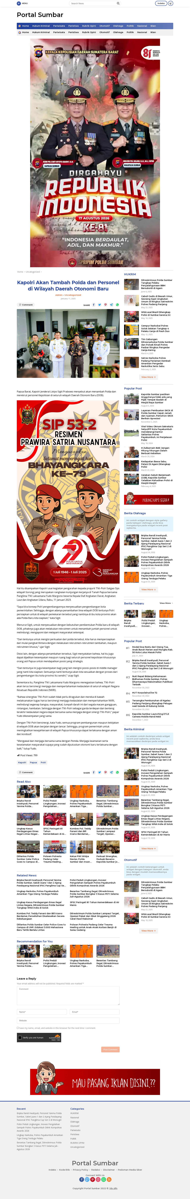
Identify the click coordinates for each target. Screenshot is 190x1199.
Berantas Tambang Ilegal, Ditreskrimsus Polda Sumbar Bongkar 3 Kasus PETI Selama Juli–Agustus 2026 (107, 803)
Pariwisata (59, 26)
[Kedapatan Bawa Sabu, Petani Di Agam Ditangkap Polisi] (131, 465)
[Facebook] (81, 1179)
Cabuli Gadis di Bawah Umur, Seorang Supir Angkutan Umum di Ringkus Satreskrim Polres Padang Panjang (157, 300)
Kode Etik (64, 1169)
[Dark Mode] (170, 3)
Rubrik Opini (89, 26)
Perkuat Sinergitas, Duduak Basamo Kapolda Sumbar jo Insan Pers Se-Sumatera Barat (106, 859)
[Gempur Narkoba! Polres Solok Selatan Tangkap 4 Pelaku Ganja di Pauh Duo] (131, 330)
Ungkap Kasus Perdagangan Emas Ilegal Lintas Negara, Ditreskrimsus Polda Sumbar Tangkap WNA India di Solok (28, 831)
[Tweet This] (99, 305)
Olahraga (118, 26)
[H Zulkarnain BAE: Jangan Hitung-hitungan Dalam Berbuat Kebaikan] (131, 452)
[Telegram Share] (111, 305)
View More (147, 377)
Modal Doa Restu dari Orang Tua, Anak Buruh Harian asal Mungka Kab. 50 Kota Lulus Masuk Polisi (152, 650)
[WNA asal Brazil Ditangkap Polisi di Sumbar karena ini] (131, 316)
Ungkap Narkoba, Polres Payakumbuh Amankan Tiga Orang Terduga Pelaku (81, 803)
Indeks (161, 3)
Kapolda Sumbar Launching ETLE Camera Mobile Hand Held (150, 715)
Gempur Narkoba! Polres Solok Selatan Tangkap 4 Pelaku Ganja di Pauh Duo (155, 329)
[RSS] (109, 1179)
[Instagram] (98, 1179)
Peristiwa (73, 26)
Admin (58, 295)
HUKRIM (74, 1113)
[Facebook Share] (93, 305)
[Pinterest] (92, 1179)
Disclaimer (109, 1169)
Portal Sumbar (40, 15)
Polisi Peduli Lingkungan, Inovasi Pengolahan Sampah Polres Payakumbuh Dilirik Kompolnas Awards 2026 (54, 803)
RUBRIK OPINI (77, 1142)
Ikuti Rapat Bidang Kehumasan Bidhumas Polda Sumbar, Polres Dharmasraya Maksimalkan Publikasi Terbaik (152, 680)
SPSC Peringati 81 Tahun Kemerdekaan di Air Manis (54, 831)
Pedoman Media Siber (130, 1169)
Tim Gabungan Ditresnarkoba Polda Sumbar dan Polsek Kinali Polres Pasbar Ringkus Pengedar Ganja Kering (157, 345)
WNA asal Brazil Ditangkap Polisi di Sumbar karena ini (155, 313)
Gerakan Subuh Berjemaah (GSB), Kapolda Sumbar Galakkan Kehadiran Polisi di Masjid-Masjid (157, 479)
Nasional (142, 26)
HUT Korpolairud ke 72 (144, 693)
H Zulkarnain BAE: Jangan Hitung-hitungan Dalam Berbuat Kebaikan (155, 451)
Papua (33, 762)
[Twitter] (87, 1179)
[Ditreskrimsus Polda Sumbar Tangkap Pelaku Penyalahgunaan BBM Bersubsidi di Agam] (131, 284)
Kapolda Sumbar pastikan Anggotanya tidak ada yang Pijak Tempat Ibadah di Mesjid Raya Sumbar (156, 398)
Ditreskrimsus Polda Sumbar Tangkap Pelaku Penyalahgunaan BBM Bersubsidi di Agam (156, 284)
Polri (43, 762)
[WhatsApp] (103, 1179)
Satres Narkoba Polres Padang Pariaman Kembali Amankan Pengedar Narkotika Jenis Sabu (155, 362)
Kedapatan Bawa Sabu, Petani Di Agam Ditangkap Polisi (155, 464)
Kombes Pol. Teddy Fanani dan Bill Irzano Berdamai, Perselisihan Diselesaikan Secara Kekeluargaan (81, 831)
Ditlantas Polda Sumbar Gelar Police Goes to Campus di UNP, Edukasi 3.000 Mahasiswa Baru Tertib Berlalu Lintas (28, 859)
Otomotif (104, 26)
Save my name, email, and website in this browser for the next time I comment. (57, 1028)
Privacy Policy (80, 1169)
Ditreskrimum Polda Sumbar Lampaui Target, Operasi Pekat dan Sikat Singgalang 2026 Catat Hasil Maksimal (107, 831)
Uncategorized (73, 295)
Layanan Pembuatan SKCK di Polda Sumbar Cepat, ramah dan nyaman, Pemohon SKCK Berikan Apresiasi (157, 414)
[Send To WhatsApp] (117, 305)
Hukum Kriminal (41, 26)
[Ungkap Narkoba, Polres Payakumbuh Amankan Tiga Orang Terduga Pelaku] (81, 791)
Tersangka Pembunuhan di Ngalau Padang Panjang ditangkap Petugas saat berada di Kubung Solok (152, 703)
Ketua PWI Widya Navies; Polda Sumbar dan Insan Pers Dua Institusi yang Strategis (80, 859)
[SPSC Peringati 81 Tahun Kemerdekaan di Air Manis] (54, 819)
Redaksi (95, 1169)
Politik (130, 26)
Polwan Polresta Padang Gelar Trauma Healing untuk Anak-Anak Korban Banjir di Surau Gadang (52, 859)
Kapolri (22, 762)
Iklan (153, 26)
